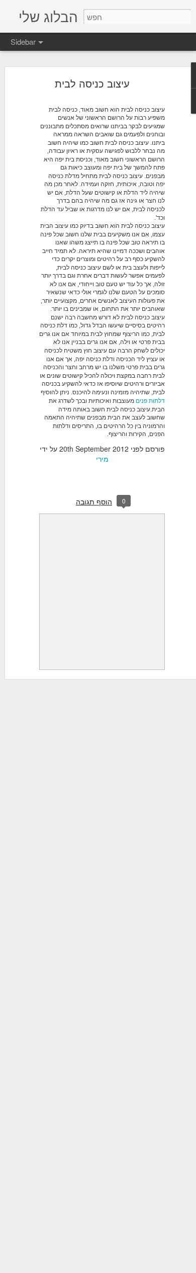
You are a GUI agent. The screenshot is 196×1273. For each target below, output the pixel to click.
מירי (102, 459)
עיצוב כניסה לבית (92, 83)
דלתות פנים (150, 400)
